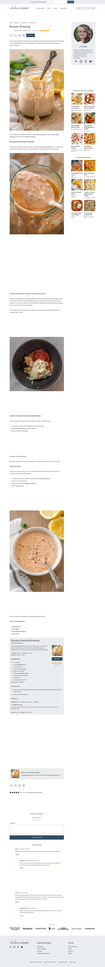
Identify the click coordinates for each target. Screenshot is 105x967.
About (56, 8)
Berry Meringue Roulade (75, 147)
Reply (17, 854)
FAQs (69, 953)
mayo (18, 662)
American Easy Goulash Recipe (88, 213)
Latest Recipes (41, 949)
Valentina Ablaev (18, 30)
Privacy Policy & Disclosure (50, 962)
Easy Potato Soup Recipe (76, 193)
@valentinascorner (28, 775)
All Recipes (40, 946)
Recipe (30, 35)
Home (11, 22)
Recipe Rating (36, 817)
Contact (70, 951)
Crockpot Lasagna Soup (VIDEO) (76, 213)
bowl (16, 689)
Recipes (17, 22)
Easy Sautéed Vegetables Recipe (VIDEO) (89, 127)
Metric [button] (22, 682)
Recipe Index (41, 8)
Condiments (23, 22)
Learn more (77, 58)
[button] (53, 663)
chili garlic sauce (21, 664)
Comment (13, 823)
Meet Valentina (72, 946)
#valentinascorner (54, 775)
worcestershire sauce (22, 673)
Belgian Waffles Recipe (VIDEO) (75, 126)
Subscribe (63, 8)
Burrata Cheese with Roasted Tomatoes (89, 107)
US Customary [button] (15, 682)
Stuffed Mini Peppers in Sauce (88, 147)
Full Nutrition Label (17, 704)
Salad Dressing (32, 22)
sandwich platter (45, 478)
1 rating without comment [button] (35, 792)
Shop (49, 8)
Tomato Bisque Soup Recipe (77, 173)
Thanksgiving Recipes (43, 953)
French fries (20, 486)
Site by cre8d (73, 962)
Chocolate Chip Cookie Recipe (75, 107)
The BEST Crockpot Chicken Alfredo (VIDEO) (89, 194)
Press (70, 949)
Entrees (39, 951)
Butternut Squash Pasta (89, 173)
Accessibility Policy (62, 962)
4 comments (35, 30)
